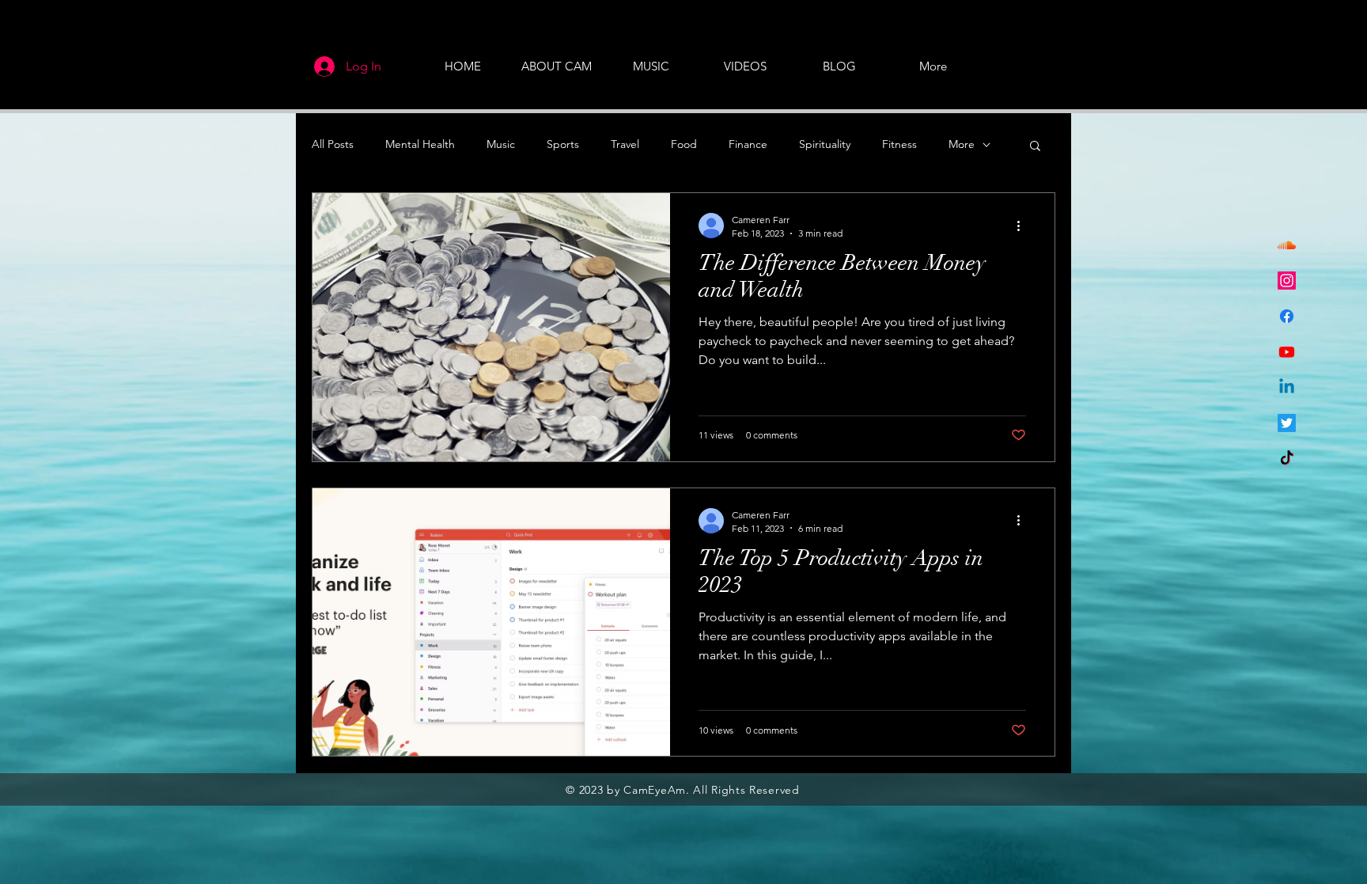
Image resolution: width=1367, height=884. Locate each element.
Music (501, 144)
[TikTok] (1287, 459)
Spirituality (824, 144)
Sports (563, 144)
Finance (748, 144)
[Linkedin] (1287, 387)
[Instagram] (1287, 280)
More (962, 144)
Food (684, 144)
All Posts (333, 144)
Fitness (899, 144)
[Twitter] (1287, 423)
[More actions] (1023, 225)
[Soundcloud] (1287, 245)
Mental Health (420, 144)
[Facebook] (1287, 316)
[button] (1035, 146)
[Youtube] (1287, 352)
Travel (625, 144)
